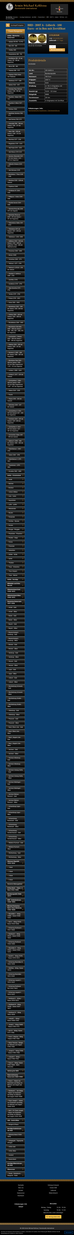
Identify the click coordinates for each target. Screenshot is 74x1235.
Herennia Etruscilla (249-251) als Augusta (15, 210)
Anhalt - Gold (12, 607)
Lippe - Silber (13, 673)
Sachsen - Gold (13, 749)
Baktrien (11, 483)
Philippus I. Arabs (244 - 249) (15, 197)
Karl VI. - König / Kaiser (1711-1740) (14, 1031)
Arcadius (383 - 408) (15, 471)
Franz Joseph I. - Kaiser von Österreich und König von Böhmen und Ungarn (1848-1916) (15, 1103)
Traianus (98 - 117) (14, 70)
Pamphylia (12, 517)
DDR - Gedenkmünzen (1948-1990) (14, 901)
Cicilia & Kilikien (13, 492)
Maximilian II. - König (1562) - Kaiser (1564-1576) (14, 950)
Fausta (11, 394)
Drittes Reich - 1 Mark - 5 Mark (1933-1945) (14, 889)
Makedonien (12, 508)
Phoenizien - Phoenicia (15, 533)
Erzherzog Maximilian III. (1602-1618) (15, 963)
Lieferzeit (53, 1190)
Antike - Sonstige (12, 579)
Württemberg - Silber (15, 857)
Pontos (11, 542)
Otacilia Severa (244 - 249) (14, 203)
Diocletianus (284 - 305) (16, 322)
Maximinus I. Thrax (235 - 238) (15, 175)
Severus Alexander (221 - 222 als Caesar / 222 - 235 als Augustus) (15, 158)
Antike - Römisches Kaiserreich (13, 36)
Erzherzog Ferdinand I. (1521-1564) (14, 929)
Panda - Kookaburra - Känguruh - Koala (14, 1174)
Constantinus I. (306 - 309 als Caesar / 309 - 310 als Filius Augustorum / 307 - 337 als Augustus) (15, 383)
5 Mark (11, 880)
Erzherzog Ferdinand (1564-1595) (14, 943)
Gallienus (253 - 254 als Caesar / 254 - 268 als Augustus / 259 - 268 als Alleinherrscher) (15, 244)
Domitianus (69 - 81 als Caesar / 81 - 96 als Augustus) (14, 60)
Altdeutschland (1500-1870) (14, 1135)
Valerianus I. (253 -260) (16, 237)
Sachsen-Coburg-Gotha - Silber (15, 777)
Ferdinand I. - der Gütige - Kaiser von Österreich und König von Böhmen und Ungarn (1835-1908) (15, 1093)
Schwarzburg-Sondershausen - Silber (14, 837)
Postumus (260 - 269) (15, 251)
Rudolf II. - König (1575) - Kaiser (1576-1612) (15, 957)
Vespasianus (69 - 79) (15, 54)
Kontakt (20, 1190)
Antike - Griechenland (14, 475)
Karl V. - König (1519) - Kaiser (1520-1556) (14, 923)
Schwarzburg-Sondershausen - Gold (14, 831)
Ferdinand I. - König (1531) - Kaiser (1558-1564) (14, 936)
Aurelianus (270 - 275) (15, 284)
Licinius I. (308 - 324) (15, 370)
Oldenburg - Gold (14, 710)
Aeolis (10, 479)
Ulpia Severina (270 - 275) (14, 289)
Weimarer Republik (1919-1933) (13, 862)
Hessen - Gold (13, 661)
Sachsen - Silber (13, 753)
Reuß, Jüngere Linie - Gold (14, 738)
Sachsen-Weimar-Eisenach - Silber (13, 801)
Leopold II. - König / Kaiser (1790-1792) (13, 1058)
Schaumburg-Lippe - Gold (14, 807)
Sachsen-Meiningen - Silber (14, 789)
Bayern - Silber (13, 628)
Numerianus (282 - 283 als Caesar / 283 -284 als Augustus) (15, 308)
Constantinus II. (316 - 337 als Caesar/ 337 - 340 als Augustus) (15, 413)
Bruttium (11, 488)
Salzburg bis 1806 (13, 1071)
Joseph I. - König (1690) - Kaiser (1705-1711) (15, 1025)
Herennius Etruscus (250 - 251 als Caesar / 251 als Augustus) (14, 216)
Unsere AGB (53, 1187)
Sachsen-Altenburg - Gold (14, 759)
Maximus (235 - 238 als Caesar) (15, 181)
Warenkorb (59, 10)
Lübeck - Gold (13, 678)
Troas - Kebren (13, 575)
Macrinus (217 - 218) (15, 139)
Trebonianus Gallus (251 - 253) (15, 224)
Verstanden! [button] (69, 1232)
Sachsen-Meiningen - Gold (14, 783)
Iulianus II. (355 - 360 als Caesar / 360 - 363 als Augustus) (15, 443)
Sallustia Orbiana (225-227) (14, 165)
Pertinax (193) (13, 109)
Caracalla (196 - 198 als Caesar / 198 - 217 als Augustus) (15, 125)
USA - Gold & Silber (13, 1120)
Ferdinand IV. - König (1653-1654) (14, 1013)
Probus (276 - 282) (14, 298)
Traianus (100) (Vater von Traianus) (14, 75)
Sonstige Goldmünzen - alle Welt (14, 1129)
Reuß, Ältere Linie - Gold (16, 727)
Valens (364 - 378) (14, 455)
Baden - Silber (13, 620)
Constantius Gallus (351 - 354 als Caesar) (15, 436)
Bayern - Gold (13, 624)
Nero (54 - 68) (13, 46)
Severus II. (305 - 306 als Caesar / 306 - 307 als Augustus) (15, 354)
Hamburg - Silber (14, 657)
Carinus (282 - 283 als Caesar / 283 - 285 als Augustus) (14, 316)
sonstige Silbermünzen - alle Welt (15, 1164)
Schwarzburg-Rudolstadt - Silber (12, 825)
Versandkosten (58, 38)
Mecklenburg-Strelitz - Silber (14, 705)
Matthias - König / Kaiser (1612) (15, 969)
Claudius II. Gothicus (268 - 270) (14, 274)
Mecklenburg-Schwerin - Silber (14, 693)
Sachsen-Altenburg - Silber (14, 765)
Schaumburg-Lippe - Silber (14, 813)
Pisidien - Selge (13, 537)
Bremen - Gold (13, 644)
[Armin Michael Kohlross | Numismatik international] (26, 7)
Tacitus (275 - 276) (14, 294)
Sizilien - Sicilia (13, 554)
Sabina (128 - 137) (14, 85)
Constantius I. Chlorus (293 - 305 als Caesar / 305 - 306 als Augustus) (14, 338)
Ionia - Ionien (12, 496)
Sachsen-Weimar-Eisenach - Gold (13, 795)
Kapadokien (12, 500)
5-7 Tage (60, 40)
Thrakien (11, 562)
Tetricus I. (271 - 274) (15, 263)
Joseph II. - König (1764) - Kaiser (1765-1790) (15, 1051)
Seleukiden (12, 550)
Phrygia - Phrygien (14, 529)
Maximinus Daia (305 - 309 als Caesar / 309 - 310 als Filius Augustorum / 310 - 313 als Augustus (15, 363)
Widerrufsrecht (53, 1193)
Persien (11, 525)
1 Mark (11, 867)
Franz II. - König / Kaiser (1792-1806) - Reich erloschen (15, 1064)
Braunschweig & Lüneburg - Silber (12, 639)
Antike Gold (12, 1146)
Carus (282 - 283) (14, 302)
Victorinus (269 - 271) (15, 259)
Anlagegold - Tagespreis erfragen (15, 1141)
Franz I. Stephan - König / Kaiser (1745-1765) (15, 1037)
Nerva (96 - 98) (13, 66)
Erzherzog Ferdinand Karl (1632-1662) (14, 987)
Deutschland (12, 1159)
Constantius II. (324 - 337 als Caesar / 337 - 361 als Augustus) (14, 428)
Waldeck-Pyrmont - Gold (16, 842)
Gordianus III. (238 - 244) (14, 191)
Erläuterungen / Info (21, 1204)
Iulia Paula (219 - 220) (15, 148)
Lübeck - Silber (13, 682)
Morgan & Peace (13, 1124)
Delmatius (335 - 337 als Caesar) (14, 406)
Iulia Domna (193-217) (15, 119)
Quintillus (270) (13, 279)
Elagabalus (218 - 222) (15, 143)
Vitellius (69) (12, 50)
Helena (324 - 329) (14, 390)
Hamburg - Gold (13, 653)
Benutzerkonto (59, 8)
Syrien (10, 558)
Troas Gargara (13, 571)
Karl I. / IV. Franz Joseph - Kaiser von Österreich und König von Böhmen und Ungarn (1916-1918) (15, 1113)
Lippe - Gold (12, 669)
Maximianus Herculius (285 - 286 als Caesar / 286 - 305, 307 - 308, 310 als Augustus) (15, 329)
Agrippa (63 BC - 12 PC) (16, 41)
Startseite (21, 1185)
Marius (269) (12, 255)
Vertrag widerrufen (54, 1217)
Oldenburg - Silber (14, 714)
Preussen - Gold (13, 719)
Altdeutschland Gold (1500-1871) (13, 590)
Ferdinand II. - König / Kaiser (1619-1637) (14, 999)
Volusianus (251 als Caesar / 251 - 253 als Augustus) (14, 231)
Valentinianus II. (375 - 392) (14, 460)
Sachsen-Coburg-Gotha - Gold (15, 771)
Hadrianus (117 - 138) (15, 80)
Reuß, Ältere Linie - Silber (13, 732)
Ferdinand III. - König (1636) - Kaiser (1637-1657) (14, 1006)
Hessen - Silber (13, 665)
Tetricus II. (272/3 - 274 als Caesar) (15, 268)
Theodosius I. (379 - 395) (14, 466)
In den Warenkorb (57, 49)
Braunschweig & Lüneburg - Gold (12, 633)
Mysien (11, 513)
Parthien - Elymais (14, 521)
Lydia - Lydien (13, 504)
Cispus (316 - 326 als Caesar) (14, 399)
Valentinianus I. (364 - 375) (14, 450)
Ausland (11, 1155)
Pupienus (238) (13, 186)
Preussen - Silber (14, 723)
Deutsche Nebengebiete (14, 884)
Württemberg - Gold (14, 853)
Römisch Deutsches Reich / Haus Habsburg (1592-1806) (14, 907)
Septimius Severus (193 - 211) (15, 114)
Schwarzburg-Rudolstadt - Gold (12, 819)
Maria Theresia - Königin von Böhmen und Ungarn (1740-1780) (15, 1044)
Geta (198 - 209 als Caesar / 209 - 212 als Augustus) (14, 133)
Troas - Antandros (14, 567)
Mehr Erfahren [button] (19, 1233)
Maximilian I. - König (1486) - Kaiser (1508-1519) (14, 915)
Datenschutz (21, 1193)
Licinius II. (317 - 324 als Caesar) (15, 375)
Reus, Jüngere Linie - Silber (14, 744)
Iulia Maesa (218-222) (15, 152)
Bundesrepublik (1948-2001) (14, 895)
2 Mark (11, 871)
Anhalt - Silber (13, 611)
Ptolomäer (12, 546)
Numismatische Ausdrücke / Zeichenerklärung (44, 110)
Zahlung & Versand (53, 1185)
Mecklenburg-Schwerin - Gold (14, 687)
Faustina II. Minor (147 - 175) (15, 104)
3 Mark (11, 875)
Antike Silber (12, 1151)
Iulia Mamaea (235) (14, 170)
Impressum (21, 1195)
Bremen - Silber (13, 648)
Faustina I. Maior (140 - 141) (14, 98)
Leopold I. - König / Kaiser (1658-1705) (13, 1019)
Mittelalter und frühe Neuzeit (13, 584)
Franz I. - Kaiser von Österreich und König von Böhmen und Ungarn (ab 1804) (14, 1083)
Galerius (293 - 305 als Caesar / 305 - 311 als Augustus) (14, 346)
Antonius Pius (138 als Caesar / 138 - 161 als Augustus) (14, 91)
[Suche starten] (8, 25)
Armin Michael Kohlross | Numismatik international (39, 1228)
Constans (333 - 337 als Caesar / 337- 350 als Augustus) (15, 420)
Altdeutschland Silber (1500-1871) (14, 596)
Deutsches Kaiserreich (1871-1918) (14, 602)
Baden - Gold (12, 615)
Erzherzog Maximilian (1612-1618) (14, 975)
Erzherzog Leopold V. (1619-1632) (14, 981)
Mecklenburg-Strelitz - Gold (14, 699)
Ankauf (21, 1206)
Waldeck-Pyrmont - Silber (13, 848)
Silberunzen (11, 1169)
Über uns (20, 1187)
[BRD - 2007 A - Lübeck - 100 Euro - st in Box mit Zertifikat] (37, 38)
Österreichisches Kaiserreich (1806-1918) (15, 1076)
